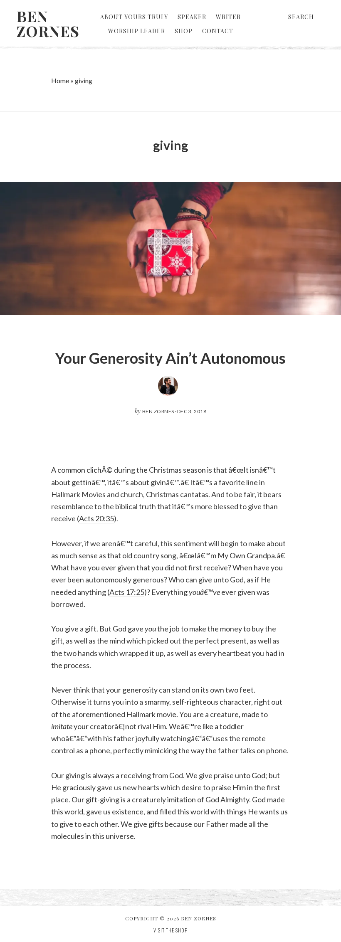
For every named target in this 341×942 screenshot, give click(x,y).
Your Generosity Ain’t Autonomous (170, 358)
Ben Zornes (48, 23)
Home (60, 80)
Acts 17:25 (126, 592)
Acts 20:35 (96, 518)
